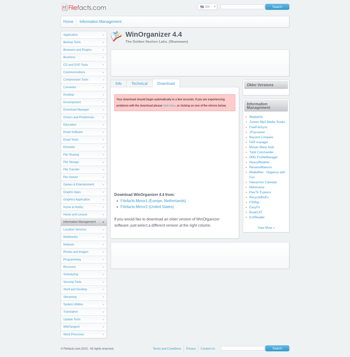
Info (118, 84)
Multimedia (70, 237)
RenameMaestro (260, 167)
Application (70, 34)
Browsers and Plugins (77, 49)
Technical (139, 84)
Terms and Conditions (167, 348)
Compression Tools (75, 79)
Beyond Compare (261, 137)
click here (169, 105)
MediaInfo (256, 117)
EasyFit (254, 207)
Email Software (73, 132)
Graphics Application (76, 199)
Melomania (256, 187)
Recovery (69, 267)
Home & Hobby (73, 207)
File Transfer (71, 169)
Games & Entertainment (78, 184)
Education (69, 124)
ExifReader (257, 217)
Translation (70, 311)
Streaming (70, 297)
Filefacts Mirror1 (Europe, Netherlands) (153, 201)
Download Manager (76, 109)
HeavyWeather (259, 162)
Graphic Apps (72, 192)
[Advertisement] (200, 63)
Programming (72, 259)
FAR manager (258, 142)
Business (69, 57)
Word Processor (73, 334)
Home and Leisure (75, 214)
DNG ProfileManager (263, 157)
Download (166, 84)
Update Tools (71, 319)
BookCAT (255, 212)
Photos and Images (75, 252)
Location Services (74, 229)
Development (72, 102)
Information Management (100, 22)
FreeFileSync (258, 127)
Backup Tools (72, 42)
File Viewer (70, 177)
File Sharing (71, 154)
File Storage (71, 162)
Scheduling (70, 274)
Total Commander (261, 152)
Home (68, 22)
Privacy (191, 348)
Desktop (68, 94)
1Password (257, 132)
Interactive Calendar (263, 182)
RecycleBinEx (259, 197)
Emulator (69, 147)
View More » (266, 228)
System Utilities (73, 304)
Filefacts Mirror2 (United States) (147, 207)
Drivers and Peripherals (78, 117)
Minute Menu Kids (261, 147)
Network (68, 244)
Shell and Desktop (75, 289)
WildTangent (71, 326)
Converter (69, 87)
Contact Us (208, 348)
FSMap (254, 202)
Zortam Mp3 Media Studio (267, 122)
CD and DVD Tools (75, 64)
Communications (74, 72)
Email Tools (70, 139)
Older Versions (260, 85)
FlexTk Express (260, 192)
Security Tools (72, 282)
